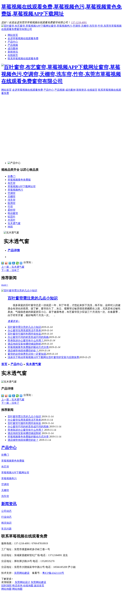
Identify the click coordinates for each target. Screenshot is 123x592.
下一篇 (10, 270)
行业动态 (6, 517)
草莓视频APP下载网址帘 (22, 186)
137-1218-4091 (79, 22)
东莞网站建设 (21, 573)
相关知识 (6, 522)
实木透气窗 (14, 223)
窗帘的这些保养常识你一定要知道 (27, 354)
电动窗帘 (13, 213)
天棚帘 (11, 196)
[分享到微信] (17, 263)
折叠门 (11, 176)
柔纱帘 (11, 210)
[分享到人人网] (13, 263)
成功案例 (13, 48)
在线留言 (13, 55)
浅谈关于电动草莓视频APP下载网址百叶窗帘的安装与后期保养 (43, 357)
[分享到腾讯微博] (10, 263)
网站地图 (6, 589)
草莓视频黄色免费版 (19, 179)
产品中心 (13, 41)
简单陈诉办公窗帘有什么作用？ (26, 340)
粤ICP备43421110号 (53, 573)
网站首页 (13, 35)
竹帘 (10, 206)
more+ (4, 285)
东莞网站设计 (22, 582)
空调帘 (11, 193)
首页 (4, 364)
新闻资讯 (13, 51)
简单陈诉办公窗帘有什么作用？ (26, 430)
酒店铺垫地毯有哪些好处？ (23, 440)
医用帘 (11, 203)
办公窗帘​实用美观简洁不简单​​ (24, 330)
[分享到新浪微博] (6, 263)
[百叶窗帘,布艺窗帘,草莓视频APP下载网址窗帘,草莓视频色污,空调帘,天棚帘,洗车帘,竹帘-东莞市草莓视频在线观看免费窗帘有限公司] (61, 29)
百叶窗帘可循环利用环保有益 (24, 333)
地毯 (10, 226)
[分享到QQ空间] (2, 263)
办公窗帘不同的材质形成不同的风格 (28, 337)
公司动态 (6, 511)
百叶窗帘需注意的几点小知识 (33, 298)
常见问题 (6, 528)
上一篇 (12, 267)
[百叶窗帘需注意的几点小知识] (19, 290)
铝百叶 (11, 216)
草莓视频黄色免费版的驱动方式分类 (28, 347)
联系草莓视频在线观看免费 (23, 58)
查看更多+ (14, 321)
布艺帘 (11, 183)
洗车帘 (11, 199)
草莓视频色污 (15, 189)
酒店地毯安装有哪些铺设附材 (24, 343)
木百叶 (11, 220)
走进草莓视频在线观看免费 (23, 38)
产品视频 (13, 45)
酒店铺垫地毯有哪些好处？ (23, 350)
